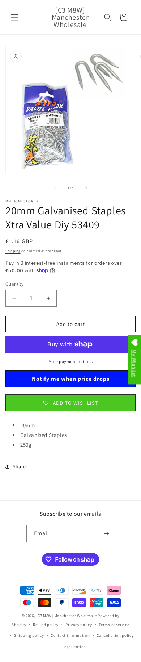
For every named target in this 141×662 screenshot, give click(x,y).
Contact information (70, 635)
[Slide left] (55, 188)
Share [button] (19, 466)
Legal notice (73, 646)
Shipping (13, 251)
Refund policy (46, 624)
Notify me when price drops (71, 379)
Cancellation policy (115, 635)
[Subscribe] (107, 533)
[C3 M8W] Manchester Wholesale (66, 615)
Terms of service (114, 624)
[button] (14, 17)
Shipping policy (29, 635)
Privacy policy (78, 624)
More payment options (70, 361)
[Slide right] (86, 188)
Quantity (14, 284)
